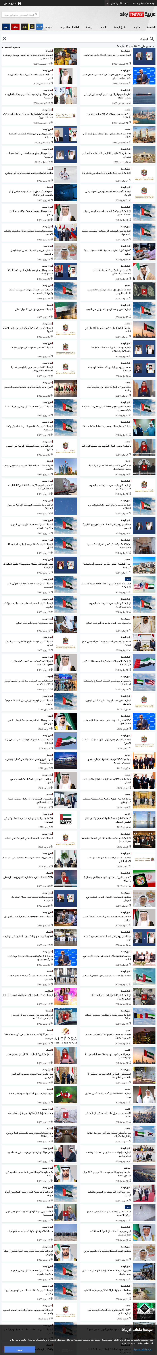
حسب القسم (12, 46)
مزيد (50, 27)
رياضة (89, 27)
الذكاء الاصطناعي (71, 27)
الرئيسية (151, 27)
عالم (105, 27)
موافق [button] (20, 1349)
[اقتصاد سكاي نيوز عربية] (39, 27)
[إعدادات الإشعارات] (32, 26)
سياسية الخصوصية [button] (143, 1349)
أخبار (138, 27)
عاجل (25, 27)
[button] (15, 27)
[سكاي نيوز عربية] (137, 14)
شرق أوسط (119, 27)
